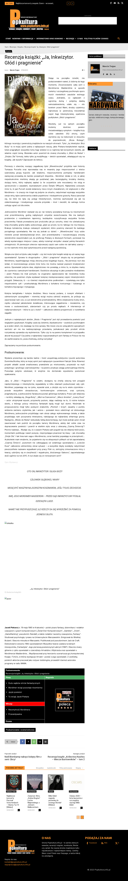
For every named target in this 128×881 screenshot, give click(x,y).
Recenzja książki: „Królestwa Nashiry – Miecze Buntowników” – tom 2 (66, 758)
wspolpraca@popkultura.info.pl (17, 865)
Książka (20, 47)
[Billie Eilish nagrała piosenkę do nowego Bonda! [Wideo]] (56, 782)
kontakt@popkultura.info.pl (16, 862)
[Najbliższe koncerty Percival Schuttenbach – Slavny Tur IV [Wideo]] (14, 782)
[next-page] (82, 817)
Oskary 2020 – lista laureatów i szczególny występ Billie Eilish (76, 800)
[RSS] (118, 3)
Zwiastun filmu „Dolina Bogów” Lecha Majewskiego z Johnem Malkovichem (34, 801)
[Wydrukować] (45, 741)
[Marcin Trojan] (95, 70)
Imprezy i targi (11, 791)
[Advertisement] (87, 20)
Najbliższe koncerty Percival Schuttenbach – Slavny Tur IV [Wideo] (13, 801)
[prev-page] (78, 817)
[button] (119, 39)
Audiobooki (51, 768)
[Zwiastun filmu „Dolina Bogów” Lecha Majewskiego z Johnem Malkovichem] (35, 782)
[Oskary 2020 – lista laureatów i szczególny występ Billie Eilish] (77, 782)
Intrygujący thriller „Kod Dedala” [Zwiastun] (33, 3)
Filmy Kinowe (32, 791)
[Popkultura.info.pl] (28, 19)
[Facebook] (110, 3)
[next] (72, 3)
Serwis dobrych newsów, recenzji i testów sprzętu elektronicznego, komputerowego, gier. (106, 117)
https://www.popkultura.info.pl (112, 70)
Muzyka (51, 791)
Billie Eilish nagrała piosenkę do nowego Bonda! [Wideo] (54, 800)
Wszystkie (40, 768)
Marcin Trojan (14, 70)
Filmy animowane (66, 768)
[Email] (39, 741)
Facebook (93, 843)
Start (6, 47)
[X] (122, 3)
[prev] (68, 3)
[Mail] (114, 3)
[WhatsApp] (34, 741)
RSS (105, 843)
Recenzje (13, 47)
